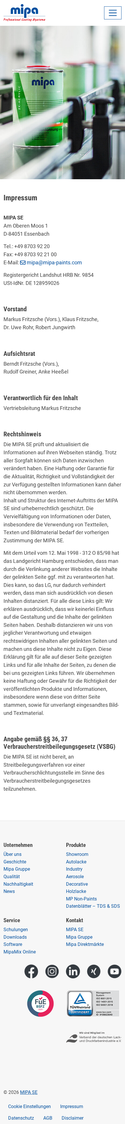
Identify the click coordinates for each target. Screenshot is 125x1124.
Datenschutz (21, 1118)
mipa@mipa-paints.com (54, 262)
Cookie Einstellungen (29, 1106)
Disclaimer (72, 1118)
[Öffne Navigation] (113, 12)
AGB (47, 1118)
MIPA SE (29, 1092)
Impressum (71, 1106)
